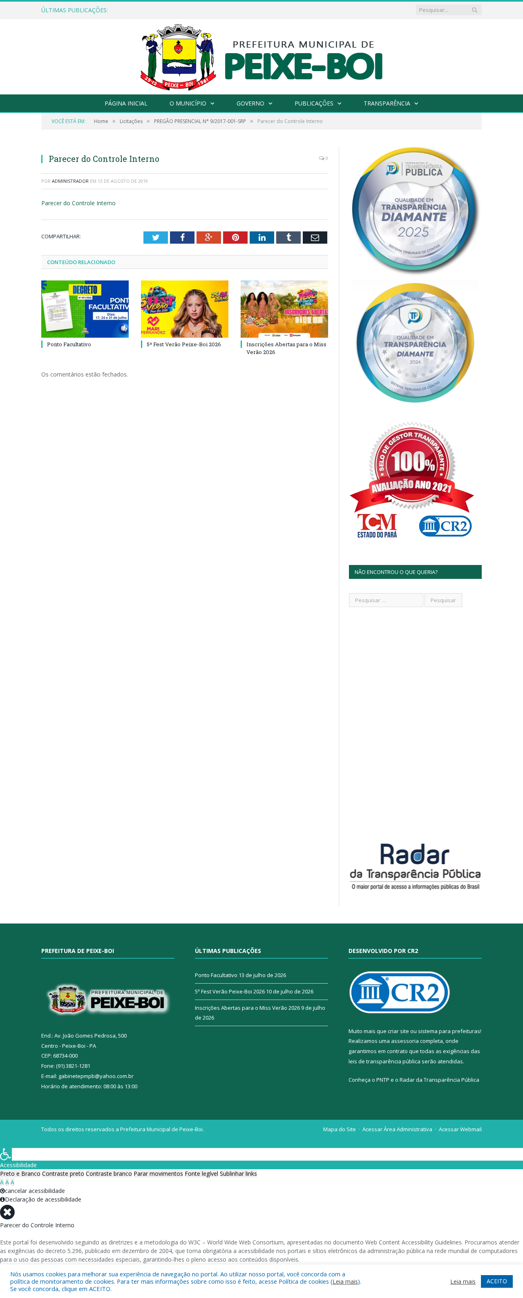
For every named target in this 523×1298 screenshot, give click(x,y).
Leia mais (345, 1281)
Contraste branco (109, 1173)
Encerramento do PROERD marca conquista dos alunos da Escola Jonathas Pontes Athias (222, 10)
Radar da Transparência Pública (439, 1079)
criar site (398, 1031)
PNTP (382, 1079)
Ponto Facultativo (69, 344)
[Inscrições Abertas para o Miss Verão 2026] (284, 309)
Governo (250, 103)
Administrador (70, 181)
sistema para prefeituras (449, 1031)
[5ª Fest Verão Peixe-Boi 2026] (184, 309)
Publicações (314, 103)
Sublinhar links (238, 1173)
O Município (188, 103)
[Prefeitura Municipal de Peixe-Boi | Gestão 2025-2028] (262, 54)
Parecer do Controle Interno (78, 203)
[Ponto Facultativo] (85, 309)
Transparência (387, 103)
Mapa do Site (339, 1129)
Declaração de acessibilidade (43, 1199)
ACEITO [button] (497, 1281)
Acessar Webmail (460, 1129)
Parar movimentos (158, 1173)
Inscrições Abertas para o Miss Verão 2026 (247, 1007)
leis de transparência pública (384, 1061)
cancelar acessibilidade (35, 1191)
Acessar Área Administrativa (397, 1129)
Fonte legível (201, 1173)
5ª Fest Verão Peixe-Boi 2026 (184, 344)
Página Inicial (126, 103)
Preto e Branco (20, 1173)
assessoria (405, 1041)
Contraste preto (63, 1173)
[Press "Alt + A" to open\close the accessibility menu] (6, 1154)
